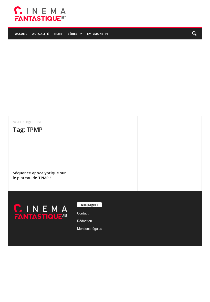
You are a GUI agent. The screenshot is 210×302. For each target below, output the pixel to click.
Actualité (40, 34)
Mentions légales (89, 229)
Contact (83, 213)
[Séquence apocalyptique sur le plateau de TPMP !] (41, 153)
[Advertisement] (105, 78)
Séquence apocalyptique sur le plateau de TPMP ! (39, 175)
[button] (194, 33)
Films (58, 34)
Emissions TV (97, 34)
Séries (72, 34)
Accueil (21, 34)
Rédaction (84, 221)
